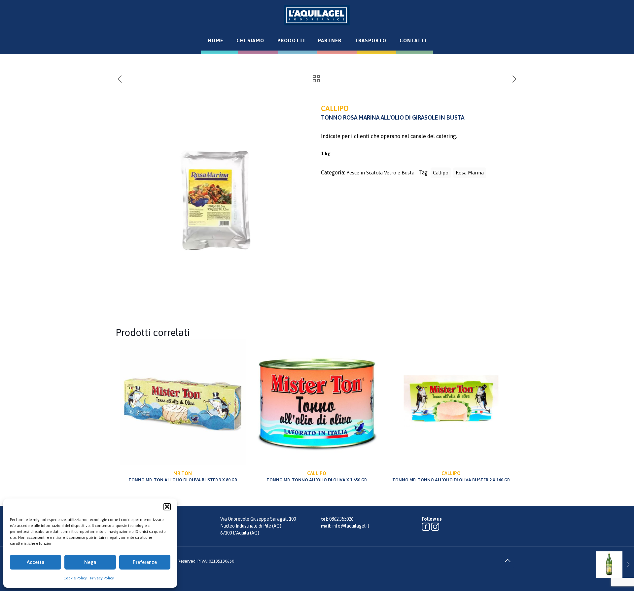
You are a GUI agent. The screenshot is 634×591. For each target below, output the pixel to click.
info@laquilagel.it (351, 526)
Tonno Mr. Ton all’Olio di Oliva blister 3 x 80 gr (182, 476)
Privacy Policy (102, 578)
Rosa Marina (470, 172)
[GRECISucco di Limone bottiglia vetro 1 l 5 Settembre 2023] (615, 564)
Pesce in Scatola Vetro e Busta (380, 172)
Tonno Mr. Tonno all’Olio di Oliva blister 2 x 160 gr (451, 476)
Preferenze (145, 562)
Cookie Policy (75, 578)
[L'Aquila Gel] (317, 15)
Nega (90, 562)
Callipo (440, 172)
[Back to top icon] (507, 561)
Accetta (36, 562)
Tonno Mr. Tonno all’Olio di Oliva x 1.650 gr (316, 476)
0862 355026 (341, 519)
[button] (167, 506)
